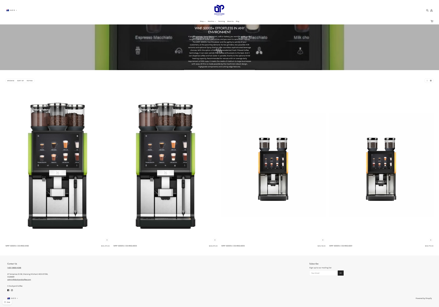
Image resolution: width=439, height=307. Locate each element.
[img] (427, 10)
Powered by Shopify (424, 298)
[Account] (431, 10)
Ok (341, 273)
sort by (20, 81)
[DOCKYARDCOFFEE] (219, 10)
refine (30, 81)
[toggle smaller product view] (431, 80)
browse (10, 81)
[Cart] (432, 21)
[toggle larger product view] (426, 80)
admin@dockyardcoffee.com (19, 279)
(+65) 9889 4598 (14, 268)
